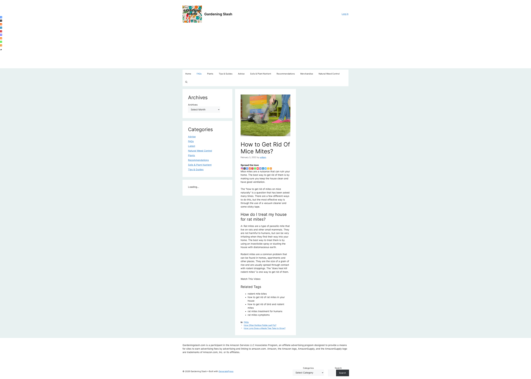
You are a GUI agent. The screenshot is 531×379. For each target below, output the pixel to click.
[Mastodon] (1, 35)
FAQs (199, 73)
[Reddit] (250, 168)
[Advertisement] (265, 49)
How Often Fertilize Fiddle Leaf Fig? (260, 325)
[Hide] (1, 50)
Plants (210, 73)
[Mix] (1, 38)
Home (188, 73)
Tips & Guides (225, 73)
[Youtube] (258, 168)
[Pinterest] (252, 168)
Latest (191, 146)
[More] (271, 168)
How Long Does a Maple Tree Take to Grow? (264, 328)
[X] (245, 168)
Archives (193, 104)
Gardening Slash (218, 14)
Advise (241, 73)
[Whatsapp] (255, 168)
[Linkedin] (263, 168)
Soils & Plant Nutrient (260, 73)
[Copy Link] (268, 168)
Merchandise (306, 73)
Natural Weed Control (329, 73)
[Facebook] (247, 168)
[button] (186, 82)
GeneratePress (226, 371)
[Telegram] (266, 168)
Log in (345, 14)
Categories (308, 368)
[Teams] (260, 168)
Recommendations (286, 73)
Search (338, 368)
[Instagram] (242, 168)
